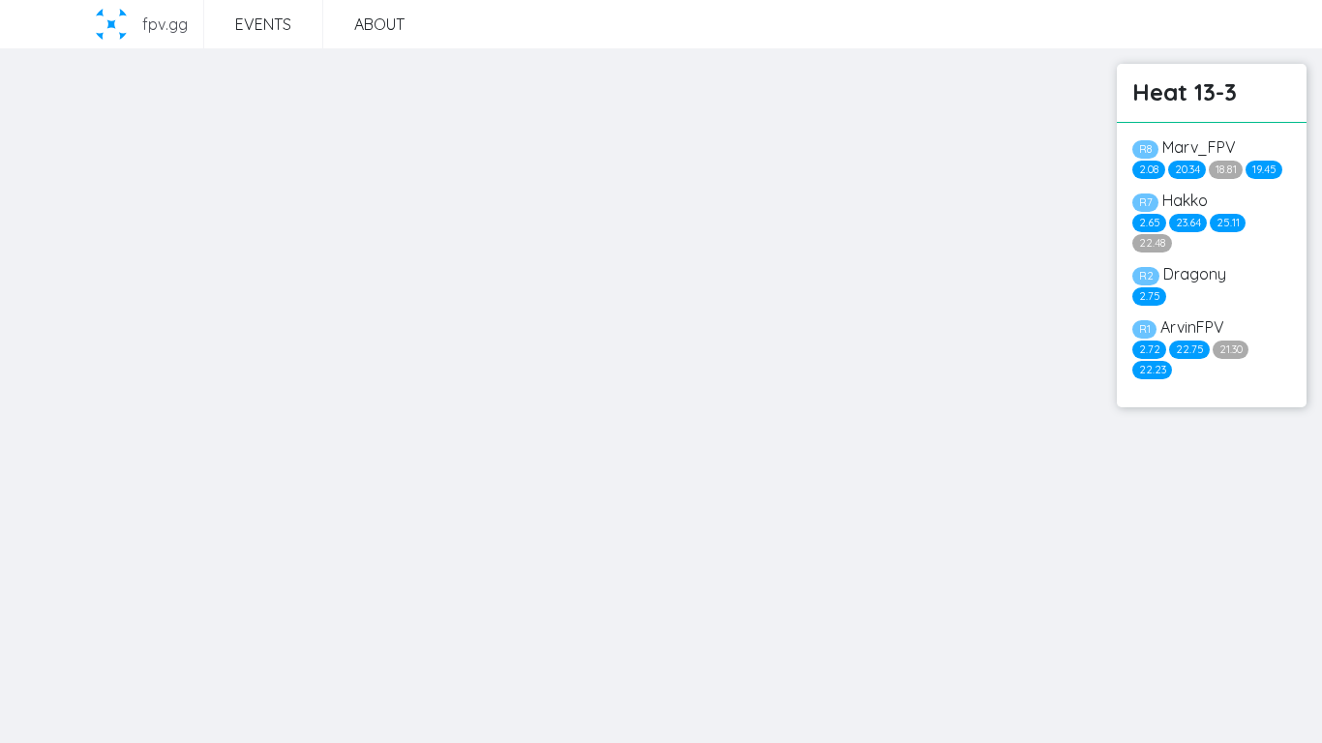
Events (263, 24)
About (379, 24)
